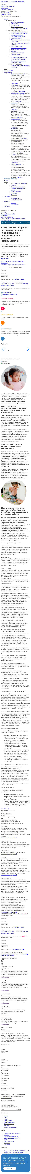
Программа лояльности (18, 187)
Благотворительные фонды (19, 183)
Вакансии (14, 193)
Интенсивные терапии (18, 49)
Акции (6, 180)
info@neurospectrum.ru (18, 218)
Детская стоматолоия (10, 1127)
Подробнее (14, 83)
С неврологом (15, 25)
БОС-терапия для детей (18, 36)
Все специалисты (16, 164)
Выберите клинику (6, 1098)
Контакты (7, 206)
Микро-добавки (15, 198)
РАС (2, 963)
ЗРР (2, 961)
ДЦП (2, 964)
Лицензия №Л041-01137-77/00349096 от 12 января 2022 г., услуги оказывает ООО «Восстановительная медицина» (17, 1152)
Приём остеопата (16, 54)
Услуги (6, 19)
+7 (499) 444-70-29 (6, 13)
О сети (6, 182)
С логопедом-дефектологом (19, 28)
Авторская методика (10, 179)
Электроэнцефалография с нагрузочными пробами (19, 58)
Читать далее (5, 977)
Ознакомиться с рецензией (9, 838)
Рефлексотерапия (16, 38)
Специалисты (8, 72)
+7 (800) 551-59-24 (18, 279)
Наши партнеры (16, 191)
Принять (9, 1168)
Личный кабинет (6, 14)
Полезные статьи (9, 1124)
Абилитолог (14, 128)
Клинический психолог (18, 74)
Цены (5, 69)
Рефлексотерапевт (16, 140)
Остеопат (14, 154)
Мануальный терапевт (18, 93)
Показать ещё (5, 809)
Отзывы (3, 1029)
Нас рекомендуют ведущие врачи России (13, 261)
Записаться (4, 263)
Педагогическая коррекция (19, 32)
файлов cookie (7, 1165)
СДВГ (2, 960)
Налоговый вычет (16, 200)
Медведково (14, 204)
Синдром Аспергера (7, 966)
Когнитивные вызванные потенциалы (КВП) (18, 61)
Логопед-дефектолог (17, 85)
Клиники (6, 201)
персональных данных (7, 283)
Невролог (14, 111)
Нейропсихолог (15, 119)
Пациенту (7, 196)
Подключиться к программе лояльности (13, 1)
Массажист (14, 103)
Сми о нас (14, 195)
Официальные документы (18, 188)
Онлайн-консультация (17, 22)
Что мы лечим (8, 70)
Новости (13, 185)
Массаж (13, 51)
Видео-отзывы (5, 1031)
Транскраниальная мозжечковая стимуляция (18, 47)
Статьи (13, 190)
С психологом (15, 23)
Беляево (13, 203)
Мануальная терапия (17, 53)
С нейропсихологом (17, 27)
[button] (28, 349)
